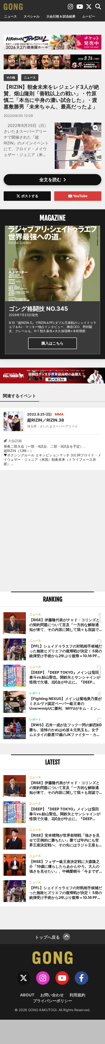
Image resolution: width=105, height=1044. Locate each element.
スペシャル (32, 16)
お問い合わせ (52, 994)
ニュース (10, 16)
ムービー (88, 16)
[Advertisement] (52, 530)
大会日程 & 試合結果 (60, 16)
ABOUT (27, 994)
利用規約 (77, 994)
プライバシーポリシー (52, 1000)
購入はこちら (52, 343)
